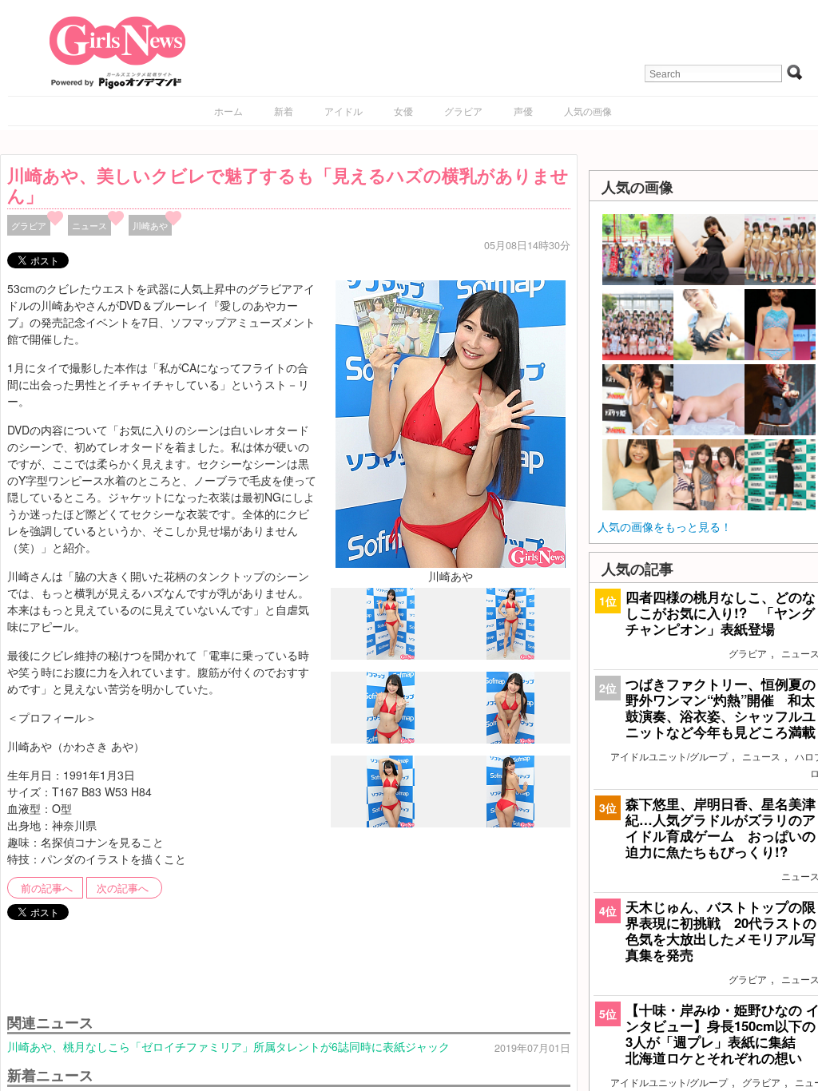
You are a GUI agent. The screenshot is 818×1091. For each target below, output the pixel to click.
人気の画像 (588, 110)
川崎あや (150, 225)
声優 (523, 110)
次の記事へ (123, 888)
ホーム (228, 110)
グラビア (463, 110)
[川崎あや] (451, 422)
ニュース (89, 225)
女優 (403, 110)
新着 (283, 110)
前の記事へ (47, 888)
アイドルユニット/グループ (669, 756)
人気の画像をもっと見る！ (665, 526)
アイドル (343, 110)
